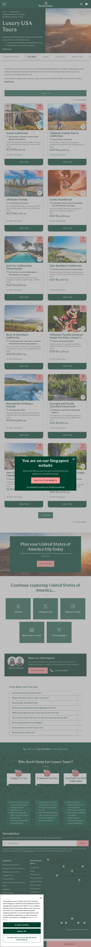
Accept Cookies (22, 925)
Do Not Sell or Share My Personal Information (21, 939)
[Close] (40, 897)
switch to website (45, 480)
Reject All (21, 931)
